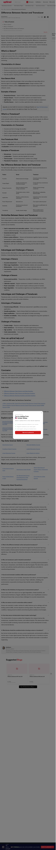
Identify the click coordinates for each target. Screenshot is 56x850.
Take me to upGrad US (28, 432)
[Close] (41, 413)
